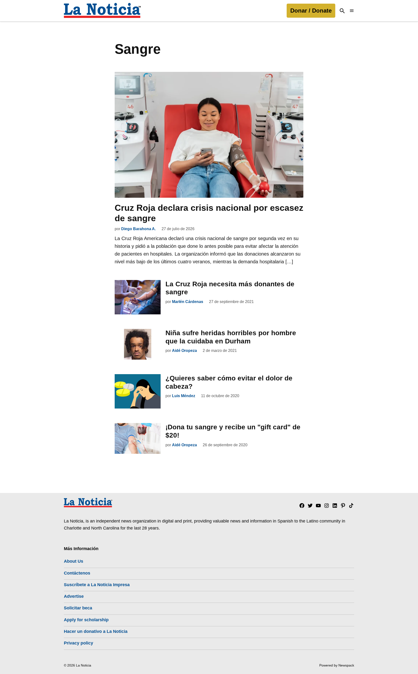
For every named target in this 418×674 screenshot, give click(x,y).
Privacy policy (78, 643)
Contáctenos (77, 573)
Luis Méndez (183, 396)
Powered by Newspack (336, 665)
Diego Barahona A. (138, 229)
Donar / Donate (311, 10)
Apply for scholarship (86, 619)
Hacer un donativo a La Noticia (95, 631)
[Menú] (351, 11)
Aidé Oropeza (184, 350)
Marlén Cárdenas (187, 302)
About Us (73, 561)
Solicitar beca (78, 608)
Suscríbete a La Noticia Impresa (97, 584)
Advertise (74, 596)
